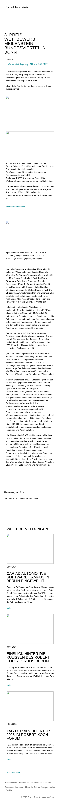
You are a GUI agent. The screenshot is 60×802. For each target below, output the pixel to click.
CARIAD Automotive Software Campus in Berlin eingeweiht (28, 577)
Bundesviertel (22, 498)
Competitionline (48, 787)
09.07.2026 (11, 647)
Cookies (47, 783)
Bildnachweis (11, 783)
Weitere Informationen (15, 207)
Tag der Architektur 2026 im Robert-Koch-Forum (28, 734)
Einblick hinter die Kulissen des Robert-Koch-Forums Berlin (29, 657)
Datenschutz (36, 783)
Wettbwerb (33, 498)
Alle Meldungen (13, 773)
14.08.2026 (11, 567)
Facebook (9, 787)
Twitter (37, 787)
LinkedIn (29, 787)
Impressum (24, 783)
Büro (22, 492)
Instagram (19, 787)
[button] (7, 506)
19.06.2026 (11, 724)
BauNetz (9, 790)
